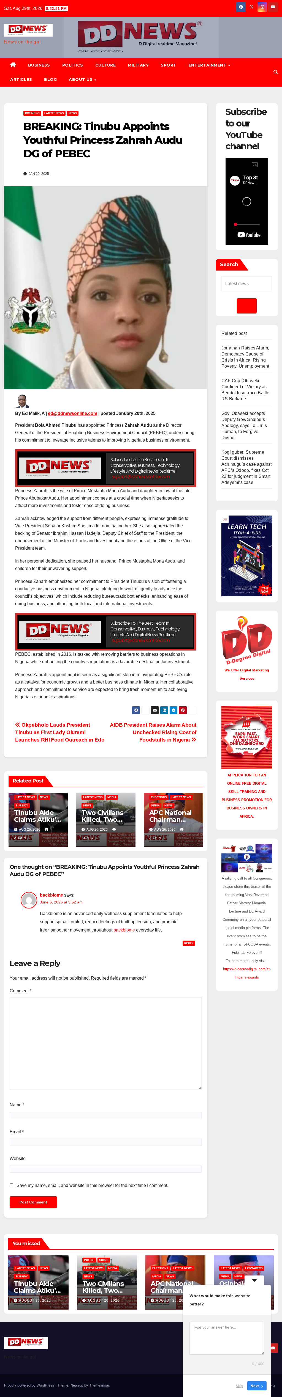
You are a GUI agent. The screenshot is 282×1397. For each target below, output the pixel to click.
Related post (234, 333)
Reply (188, 943)
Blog (50, 79)
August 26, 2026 (35, 1300)
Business (39, 65)
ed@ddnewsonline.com (72, 413)
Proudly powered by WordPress (29, 1385)
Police (89, 1259)
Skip (239, 1386)
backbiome (51, 895)
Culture (105, 65)
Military (138, 65)
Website (18, 1158)
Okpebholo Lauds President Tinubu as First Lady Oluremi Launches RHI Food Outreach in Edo (59, 732)
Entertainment (208, 65)
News (73, 113)
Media (111, 797)
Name (17, 1105)
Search (229, 264)
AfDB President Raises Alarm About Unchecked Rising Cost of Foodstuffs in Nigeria (153, 732)
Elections (159, 797)
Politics (72, 65)
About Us (81, 79)
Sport (169, 65)
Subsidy (22, 805)
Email (17, 1131)
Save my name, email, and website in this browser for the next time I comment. (92, 1185)
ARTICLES (21, 79)
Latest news (54, 113)
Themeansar (99, 1385)
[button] (275, 72)
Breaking (32, 113)
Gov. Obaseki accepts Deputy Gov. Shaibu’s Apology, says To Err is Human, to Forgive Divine (244, 425)
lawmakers (254, 1268)
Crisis (104, 1259)
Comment (20, 990)
